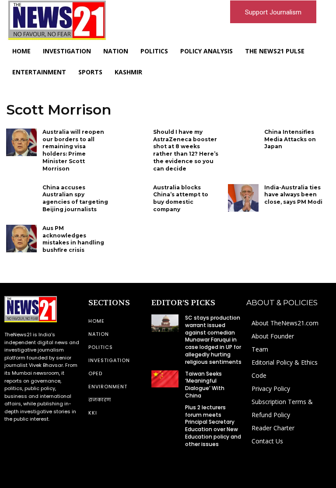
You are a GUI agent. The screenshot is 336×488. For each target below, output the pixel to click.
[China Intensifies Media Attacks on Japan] (243, 142)
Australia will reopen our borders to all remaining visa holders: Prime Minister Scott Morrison (73, 150)
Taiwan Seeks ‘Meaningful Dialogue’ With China (204, 384)
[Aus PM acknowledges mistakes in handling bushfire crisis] (21, 238)
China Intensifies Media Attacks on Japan (290, 139)
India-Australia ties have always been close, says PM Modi (293, 195)
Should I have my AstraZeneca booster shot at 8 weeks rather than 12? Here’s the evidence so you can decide (185, 150)
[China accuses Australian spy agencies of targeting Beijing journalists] (21, 198)
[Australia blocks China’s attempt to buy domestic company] (132, 198)
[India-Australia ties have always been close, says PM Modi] (243, 198)
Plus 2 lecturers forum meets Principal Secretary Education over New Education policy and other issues (213, 426)
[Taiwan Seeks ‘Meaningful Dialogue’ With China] (164, 379)
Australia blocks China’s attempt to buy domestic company (180, 198)
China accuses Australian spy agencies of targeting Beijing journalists (75, 198)
